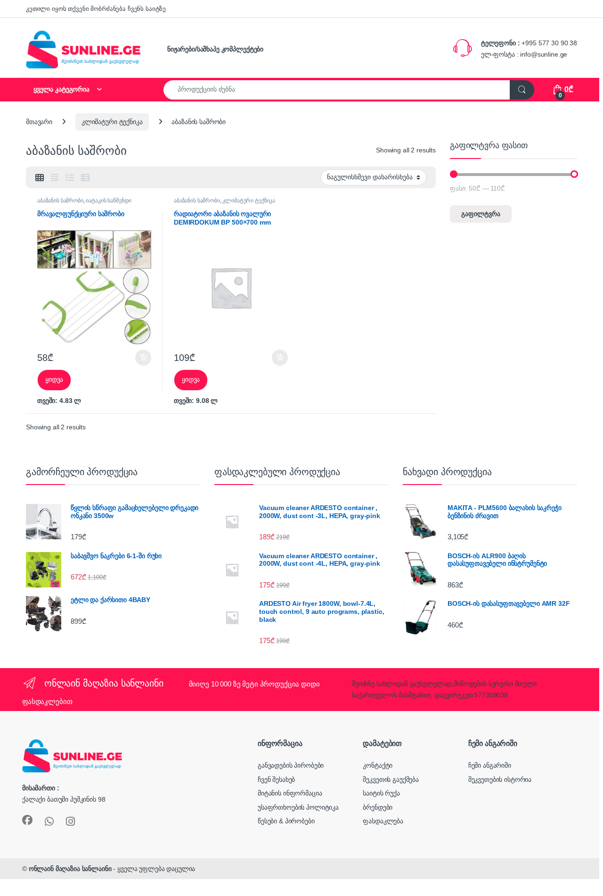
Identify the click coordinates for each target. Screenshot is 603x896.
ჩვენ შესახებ (276, 779)
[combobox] (336, 90)
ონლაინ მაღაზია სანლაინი (70, 868)
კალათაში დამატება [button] (135, 358)
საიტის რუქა (381, 793)
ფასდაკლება (383, 821)
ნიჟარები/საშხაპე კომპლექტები (215, 49)
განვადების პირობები (291, 765)
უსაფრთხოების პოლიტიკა (298, 807)
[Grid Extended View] (54, 177)
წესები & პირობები (286, 821)
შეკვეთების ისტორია (499, 779)
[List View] (69, 177)
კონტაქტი (377, 765)
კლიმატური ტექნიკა (112, 122)
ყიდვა (54, 379)
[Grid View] (39, 177)
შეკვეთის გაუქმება (391, 779)
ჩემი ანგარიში (489, 765)
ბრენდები (377, 807)
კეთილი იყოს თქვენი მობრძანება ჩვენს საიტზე (96, 8)
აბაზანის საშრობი (60, 200)
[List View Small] (85, 177)
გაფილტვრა (480, 214)
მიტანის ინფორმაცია (290, 793)
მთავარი (39, 122)
